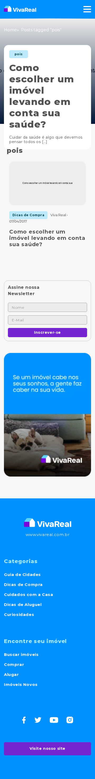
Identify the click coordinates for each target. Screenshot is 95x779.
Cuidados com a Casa (28, 594)
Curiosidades (19, 614)
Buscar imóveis (21, 654)
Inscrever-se (47, 332)
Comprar (14, 664)
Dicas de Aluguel (23, 604)
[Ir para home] (20, 9)
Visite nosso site (47, 748)
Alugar (11, 674)
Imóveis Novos (21, 684)
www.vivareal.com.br (47, 534)
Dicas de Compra (23, 584)
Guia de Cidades (22, 574)
